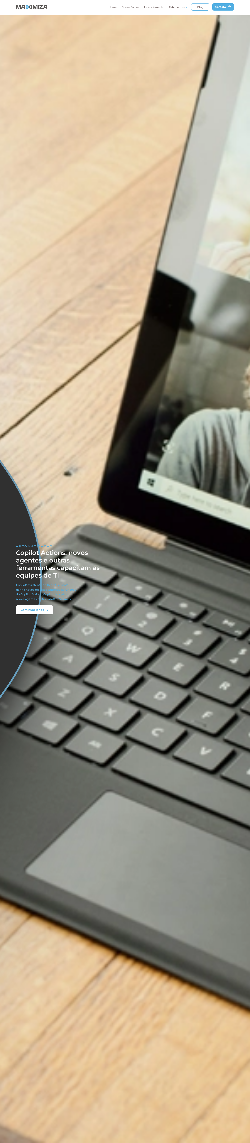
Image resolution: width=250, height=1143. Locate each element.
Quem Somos (130, 7)
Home (113, 7)
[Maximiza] (47, 7)
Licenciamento (154, 7)
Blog (200, 7)
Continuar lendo (32, 610)
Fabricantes (177, 7)
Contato (220, 6)
